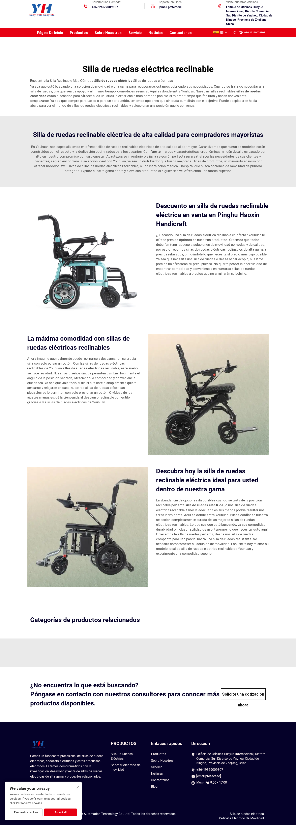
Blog (154, 786)
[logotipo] (41, 9)
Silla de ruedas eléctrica (247, 814)
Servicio (135, 33)
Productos (79, 33)
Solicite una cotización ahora (243, 696)
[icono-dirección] (220, 7)
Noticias (156, 33)
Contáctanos (181, 33)
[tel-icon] (85, 7)
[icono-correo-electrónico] (152, 7)
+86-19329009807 (105, 7)
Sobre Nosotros (108, 33)
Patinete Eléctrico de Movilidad (241, 818)
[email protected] (208, 776)
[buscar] (235, 33)
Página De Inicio (50, 33)
